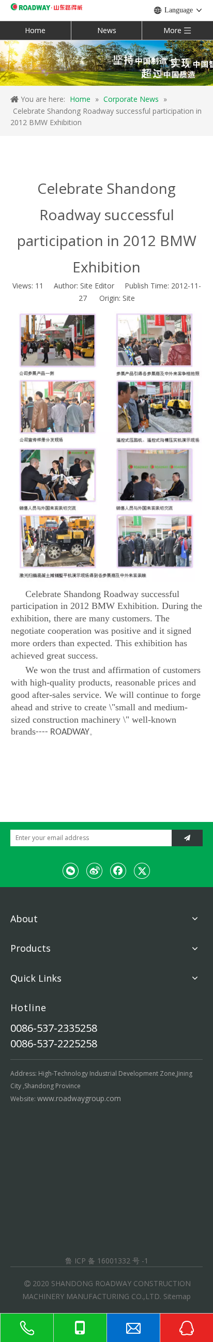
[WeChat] (71, 870)
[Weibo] (94, 870)
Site (129, 298)
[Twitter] (142, 870)
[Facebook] (118, 870)
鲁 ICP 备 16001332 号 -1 (106, 1260)
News (106, 30)
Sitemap (177, 1296)
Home (35, 30)
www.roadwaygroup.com (79, 1098)
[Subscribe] (187, 838)
